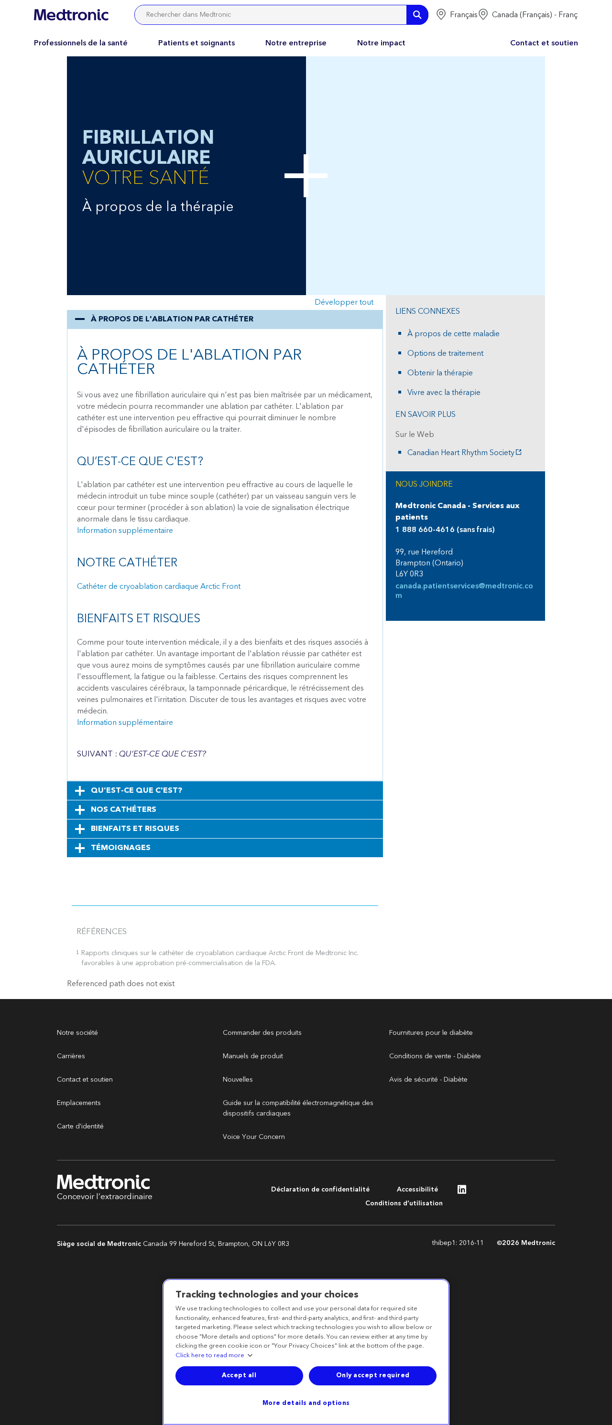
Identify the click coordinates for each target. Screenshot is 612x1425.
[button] (457, 14)
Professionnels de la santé (81, 43)
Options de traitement (445, 353)
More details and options (306, 1403)
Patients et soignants (196, 43)
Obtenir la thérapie (440, 373)
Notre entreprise (296, 43)
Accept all (239, 1375)
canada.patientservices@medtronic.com (464, 591)
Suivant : (141, 754)
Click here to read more (209, 1356)
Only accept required (373, 1375)
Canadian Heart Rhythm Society (460, 452)
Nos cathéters (123, 809)
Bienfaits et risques (135, 828)
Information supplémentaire (125, 530)
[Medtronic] (71, 15)
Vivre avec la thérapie (444, 392)
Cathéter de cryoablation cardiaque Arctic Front (158, 586)
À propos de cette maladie (453, 334)
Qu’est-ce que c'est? (136, 790)
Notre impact (381, 43)
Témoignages (121, 847)
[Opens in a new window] (461, 1192)
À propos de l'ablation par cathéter (172, 319)
